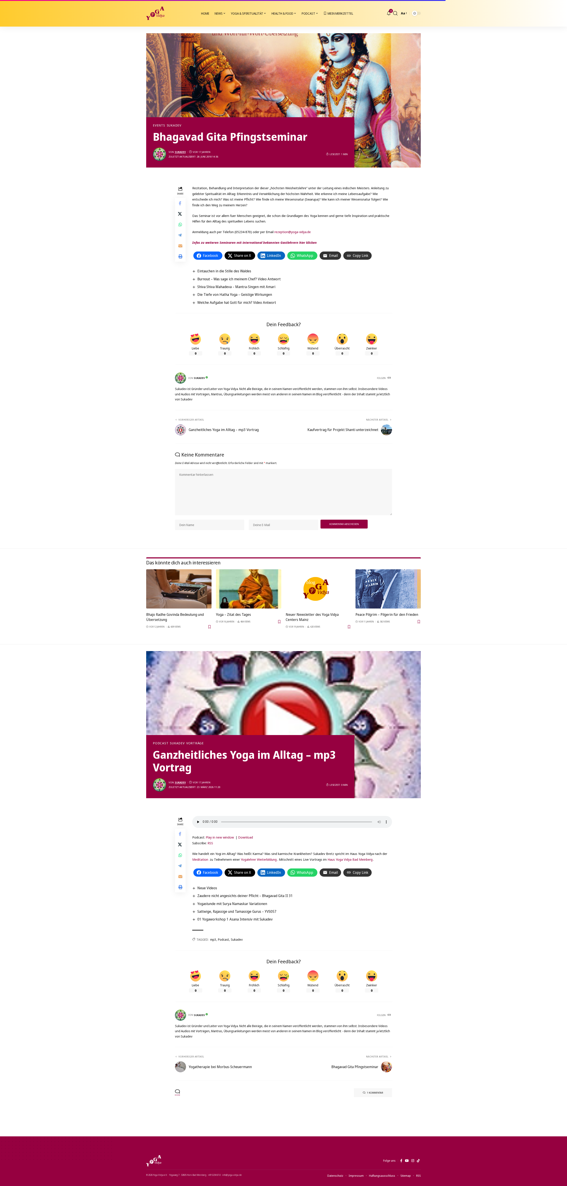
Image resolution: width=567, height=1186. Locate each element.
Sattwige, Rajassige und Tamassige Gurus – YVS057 (236, 911)
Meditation (200, 859)
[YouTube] (407, 1161)
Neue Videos (207, 888)
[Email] (180, 246)
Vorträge (195, 743)
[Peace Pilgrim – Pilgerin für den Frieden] (388, 589)
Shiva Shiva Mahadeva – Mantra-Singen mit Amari (236, 286)
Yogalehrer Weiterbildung (259, 859)
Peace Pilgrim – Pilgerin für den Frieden (386, 614)
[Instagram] (412, 1161)
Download (245, 837)
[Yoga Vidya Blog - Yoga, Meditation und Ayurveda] (155, 13)
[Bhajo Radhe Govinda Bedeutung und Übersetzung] (179, 589)
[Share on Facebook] (180, 203)
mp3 (213, 939)
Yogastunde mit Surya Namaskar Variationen (232, 903)
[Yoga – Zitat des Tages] (248, 589)
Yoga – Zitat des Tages (233, 614)
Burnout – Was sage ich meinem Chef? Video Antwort (239, 279)
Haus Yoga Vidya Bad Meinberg (350, 859)
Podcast (160, 743)
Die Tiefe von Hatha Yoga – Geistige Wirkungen (234, 294)
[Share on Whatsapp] (180, 224)
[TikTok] (418, 1161)
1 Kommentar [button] (375, 1092)
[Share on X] (180, 214)
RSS (210, 843)
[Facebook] (401, 1161)
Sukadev (174, 125)
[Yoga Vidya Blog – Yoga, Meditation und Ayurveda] (153, 1160)
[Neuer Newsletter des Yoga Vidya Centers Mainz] (318, 589)
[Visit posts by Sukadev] (159, 154)
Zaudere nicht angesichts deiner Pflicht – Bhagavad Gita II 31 (245, 895)
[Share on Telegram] (180, 235)
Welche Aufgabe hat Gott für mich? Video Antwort (236, 302)
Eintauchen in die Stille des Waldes (224, 271)
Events (159, 125)
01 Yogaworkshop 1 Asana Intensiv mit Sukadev (235, 919)
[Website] (389, 378)
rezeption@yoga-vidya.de (292, 232)
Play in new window (220, 837)
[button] (395, 13)
